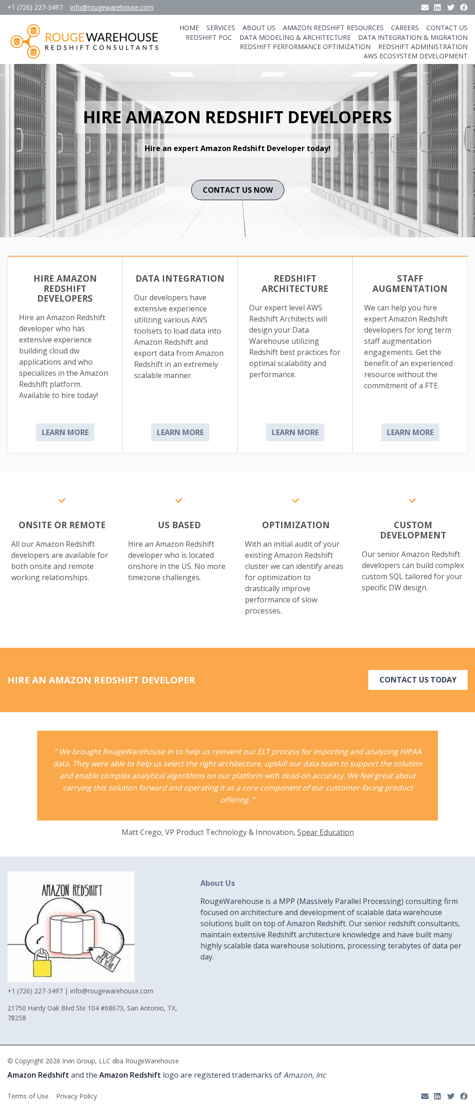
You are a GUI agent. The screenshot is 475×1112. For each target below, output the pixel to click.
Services (220, 28)
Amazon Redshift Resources (333, 28)
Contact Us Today (417, 680)
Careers (405, 28)
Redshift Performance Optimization (305, 47)
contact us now (238, 190)
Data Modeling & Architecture (295, 37)
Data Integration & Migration (413, 37)
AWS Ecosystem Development (416, 56)
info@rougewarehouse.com (112, 7)
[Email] (425, 7)
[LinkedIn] (438, 7)
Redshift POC (209, 37)
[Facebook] (464, 7)
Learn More (65, 432)
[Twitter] (451, 7)
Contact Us (447, 28)
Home (189, 28)
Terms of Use (28, 1096)
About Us (259, 28)
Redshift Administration (423, 47)
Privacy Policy (76, 1096)
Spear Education (325, 832)
